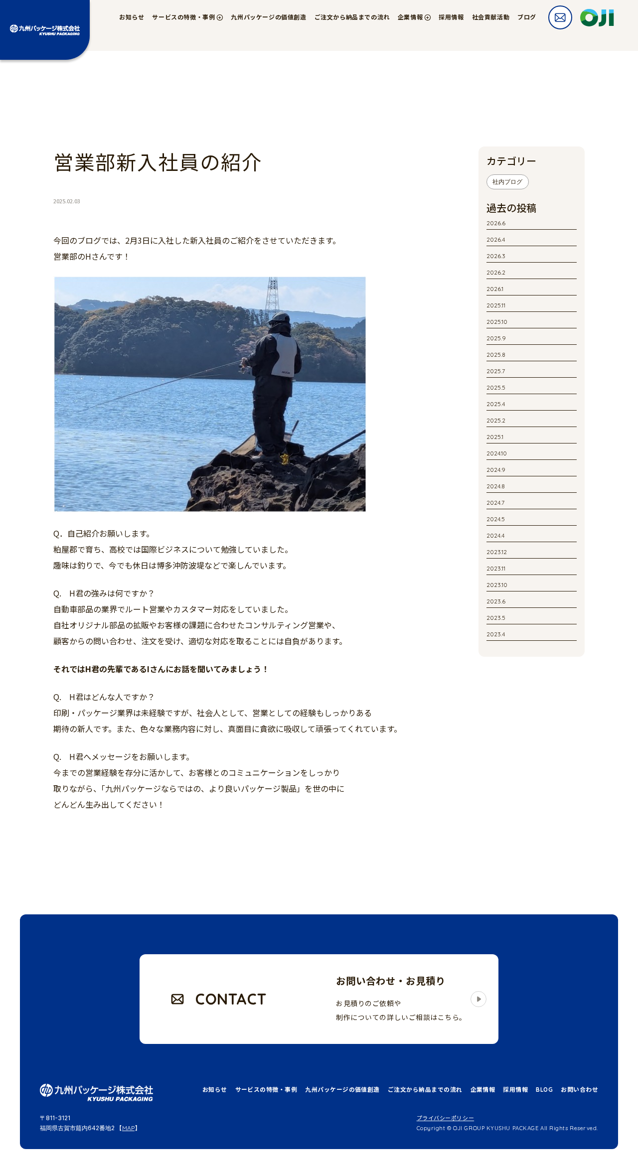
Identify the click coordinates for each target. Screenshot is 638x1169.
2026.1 (494, 288)
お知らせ (131, 17)
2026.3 (495, 256)
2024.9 (495, 469)
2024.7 (495, 502)
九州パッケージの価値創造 (268, 17)
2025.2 (495, 420)
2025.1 (494, 436)
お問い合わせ (579, 1089)
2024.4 (495, 535)
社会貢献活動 (491, 17)
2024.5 (495, 519)
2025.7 (495, 371)
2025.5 (495, 387)
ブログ (526, 17)
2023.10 (496, 584)
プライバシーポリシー (446, 1118)
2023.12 (496, 552)
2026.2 (495, 272)
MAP (128, 1128)
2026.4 (495, 239)
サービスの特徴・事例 (266, 1089)
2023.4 (495, 634)
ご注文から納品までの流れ (352, 17)
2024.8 (495, 486)
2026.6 (495, 223)
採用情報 (451, 17)
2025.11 (495, 305)
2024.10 (496, 453)
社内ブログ (507, 181)
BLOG (544, 1089)
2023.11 (495, 568)
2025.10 (496, 321)
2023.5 (495, 617)
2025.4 (495, 404)
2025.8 (495, 354)
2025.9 (496, 338)
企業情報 (483, 1089)
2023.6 (495, 601)
